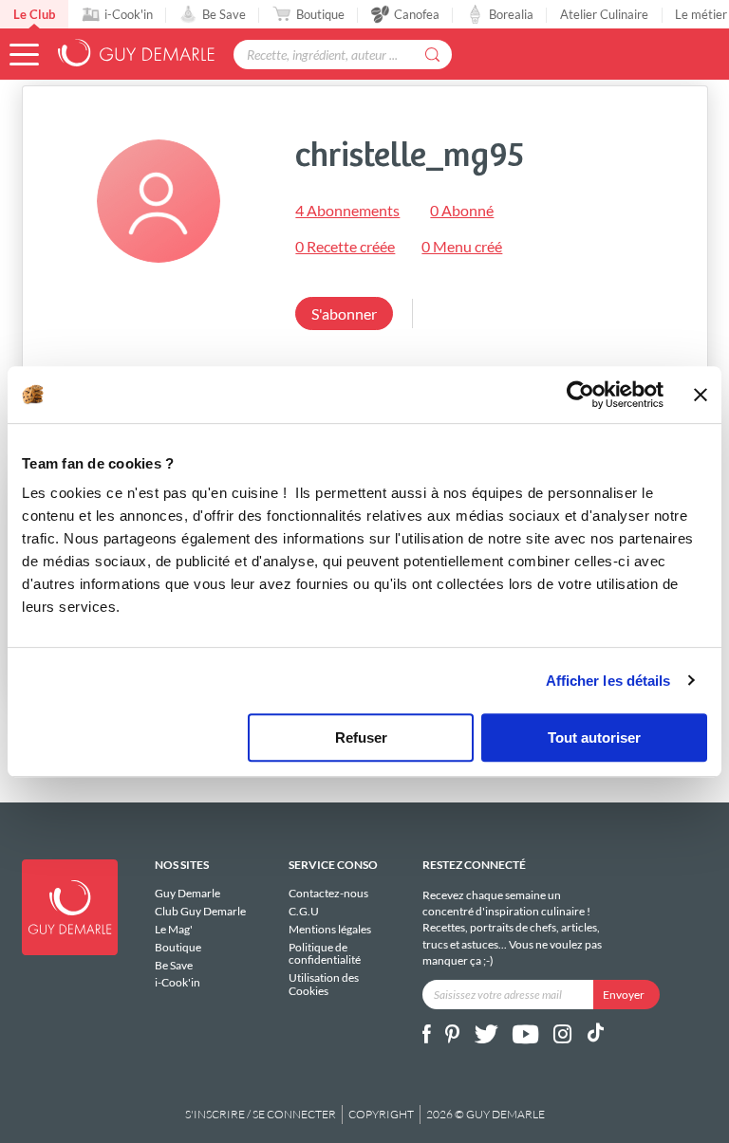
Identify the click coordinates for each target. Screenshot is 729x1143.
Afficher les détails (608, 681)
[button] (24, 54)
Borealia (511, 14)
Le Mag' (174, 929)
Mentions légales (330, 929)
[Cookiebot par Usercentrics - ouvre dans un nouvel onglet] (580, 394)
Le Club (34, 14)
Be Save (224, 14)
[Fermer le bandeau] (700, 394)
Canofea (416, 14)
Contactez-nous (328, 893)
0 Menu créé (461, 246)
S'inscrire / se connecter (260, 1114)
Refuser (361, 737)
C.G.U (304, 911)
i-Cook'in (128, 14)
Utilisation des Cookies (324, 983)
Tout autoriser (594, 737)
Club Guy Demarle (200, 911)
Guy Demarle (187, 893)
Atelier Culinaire (604, 14)
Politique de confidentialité (325, 954)
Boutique (320, 14)
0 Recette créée (345, 246)
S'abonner (344, 313)
